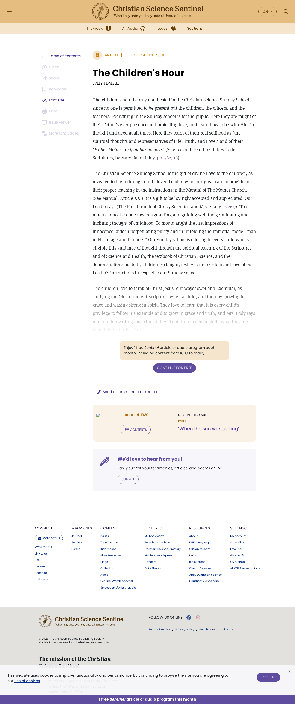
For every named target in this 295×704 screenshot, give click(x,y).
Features (153, 528)
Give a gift (237, 555)
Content (108, 528)
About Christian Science (205, 574)
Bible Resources (110, 555)
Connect (44, 528)
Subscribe (237, 542)
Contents (138, 429)
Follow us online (165, 617)
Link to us (41, 553)
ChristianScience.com (204, 581)
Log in (267, 11)
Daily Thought (154, 568)
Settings (238, 528)
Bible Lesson (197, 561)
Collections (108, 568)
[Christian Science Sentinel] (147, 11)
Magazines (81, 528)
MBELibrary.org (199, 542)
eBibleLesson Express (158, 555)
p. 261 (228, 207)
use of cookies (27, 681)
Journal (76, 536)
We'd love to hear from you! (150, 459)
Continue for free (174, 368)
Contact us (51, 538)
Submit (128, 479)
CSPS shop (237, 561)
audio (118, 587)
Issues (104, 536)
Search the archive (157, 542)
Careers (40, 566)
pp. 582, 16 (167, 158)
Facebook (41, 573)
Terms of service (159, 629)
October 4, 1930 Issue (144, 55)
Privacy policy (184, 629)
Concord (150, 561)
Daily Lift (194, 555)
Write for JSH (43, 547)
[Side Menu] (9, 11)
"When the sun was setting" (208, 428)
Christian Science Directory (163, 549)
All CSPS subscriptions (245, 568)
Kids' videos (108, 549)
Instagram (42, 579)
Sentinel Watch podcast (116, 581)
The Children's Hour (138, 73)
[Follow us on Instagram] (198, 617)
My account (238, 536)
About (193, 536)
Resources (199, 528)
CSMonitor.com (199, 549)
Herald (75, 549)
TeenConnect (109, 542)
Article (112, 55)
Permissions (207, 629)
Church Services (200, 568)
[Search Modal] (285, 11)
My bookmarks (154, 536)
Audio (104, 574)
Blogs (104, 561)
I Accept (268, 677)
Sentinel (76, 542)
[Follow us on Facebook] (189, 617)
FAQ (37, 560)
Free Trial (236, 549)
